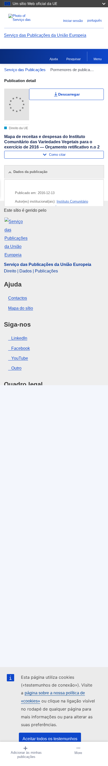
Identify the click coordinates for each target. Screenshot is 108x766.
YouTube (19, 358)
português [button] (94, 20)
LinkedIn (19, 338)
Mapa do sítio (20, 308)
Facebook (20, 348)
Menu (98, 59)
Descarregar (69, 94)
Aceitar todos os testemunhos (50, 739)
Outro (16, 368)
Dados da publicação (30, 172)
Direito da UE (18, 128)
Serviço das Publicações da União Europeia (45, 35)
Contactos (17, 298)
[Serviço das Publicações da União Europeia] (21, 18)
